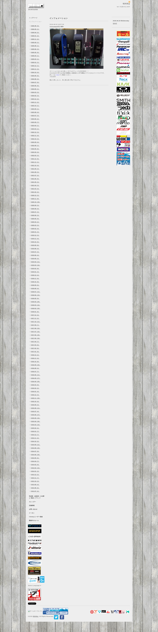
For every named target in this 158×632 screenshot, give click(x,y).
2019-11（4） (35, 238)
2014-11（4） (35, 438)
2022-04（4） (35, 152)
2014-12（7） (35, 434)
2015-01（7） (35, 431)
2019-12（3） (35, 235)
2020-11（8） (35, 198)
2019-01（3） (35, 271)
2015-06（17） (35, 414)
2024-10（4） (35, 72)
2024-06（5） (35, 85)
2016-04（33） (35, 381)
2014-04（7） (35, 461)
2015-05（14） (35, 418)
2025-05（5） (35, 52)
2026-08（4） (35, 25)
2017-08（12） (35, 328)
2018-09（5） (35, 285)
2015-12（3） (35, 394)
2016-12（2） (35, 355)
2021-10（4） (35, 165)
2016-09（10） (35, 365)
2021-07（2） (35, 175)
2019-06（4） (35, 255)
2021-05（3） (35, 182)
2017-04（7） (35, 341)
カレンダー (32, 501)
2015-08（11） (35, 408)
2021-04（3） (35, 185)
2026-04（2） (35, 32)
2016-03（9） (35, 384)
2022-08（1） (35, 145)
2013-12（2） (35, 474)
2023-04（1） (35, 125)
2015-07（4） (35, 411)
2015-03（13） (35, 424)
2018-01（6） (35, 311)
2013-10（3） (35, 481)
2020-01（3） (35, 232)
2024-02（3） (35, 95)
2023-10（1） (35, 105)
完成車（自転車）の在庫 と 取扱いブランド (36, 497)
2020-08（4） (35, 208)
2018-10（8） (35, 281)
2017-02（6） (35, 348)
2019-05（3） (35, 258)
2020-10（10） (35, 202)
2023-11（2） (35, 102)
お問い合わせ (33, 509)
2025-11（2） (35, 39)
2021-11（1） (35, 162)
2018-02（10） (35, 308)
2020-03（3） (35, 225)
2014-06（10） (35, 454)
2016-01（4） (35, 391)
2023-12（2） (35, 99)
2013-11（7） (35, 478)
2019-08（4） (35, 248)
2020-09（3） (35, 205)
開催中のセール (34, 520)
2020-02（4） (35, 228)
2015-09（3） (35, 404)
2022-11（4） (35, 135)
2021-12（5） (35, 158)
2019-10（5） (35, 242)
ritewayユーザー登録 (36, 516)
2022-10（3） (35, 139)
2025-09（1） (35, 42)
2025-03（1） (35, 59)
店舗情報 (32, 505)
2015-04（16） (35, 421)
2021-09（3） (35, 168)
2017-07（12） (35, 331)
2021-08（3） (35, 172)
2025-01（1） (35, 62)
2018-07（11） (35, 291)
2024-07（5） (35, 82)
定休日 (115, 23)
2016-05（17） (35, 378)
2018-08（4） (35, 288)
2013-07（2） (35, 491)
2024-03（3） (35, 92)
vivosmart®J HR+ (57, 26)
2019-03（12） (35, 265)
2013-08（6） (35, 488)
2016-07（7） (35, 371)
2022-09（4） (35, 142)
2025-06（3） (35, 49)
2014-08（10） (35, 448)
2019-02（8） (35, 268)
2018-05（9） (35, 298)
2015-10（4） (35, 401)
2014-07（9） (35, 451)
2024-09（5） (35, 75)
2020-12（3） (35, 195)
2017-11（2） (35, 318)
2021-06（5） (35, 178)
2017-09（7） (35, 325)
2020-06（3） (35, 215)
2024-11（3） (35, 69)
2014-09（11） (35, 444)
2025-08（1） (35, 45)
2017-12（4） (35, 315)
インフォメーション (35, 21)
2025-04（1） (35, 55)
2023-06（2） (35, 119)
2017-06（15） (35, 335)
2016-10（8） (35, 361)
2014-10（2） (35, 441)
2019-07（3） (35, 252)
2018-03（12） (35, 305)
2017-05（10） (35, 338)
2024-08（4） (35, 79)
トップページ (33, 18)
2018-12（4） (35, 275)
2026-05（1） (35, 29)
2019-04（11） (35, 261)
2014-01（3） (35, 471)
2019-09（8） (35, 245)
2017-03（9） (35, 345)
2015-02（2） (35, 428)
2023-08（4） (35, 112)
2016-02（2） (35, 388)
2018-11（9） (35, 278)
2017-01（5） (35, 351)
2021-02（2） (35, 192)
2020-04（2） (35, 222)
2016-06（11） (35, 375)
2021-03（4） (35, 188)
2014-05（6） (35, 458)
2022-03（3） (35, 155)
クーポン (32, 513)
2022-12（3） (35, 132)
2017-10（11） (35, 321)
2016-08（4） (35, 368)
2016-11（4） (35, 358)
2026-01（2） (35, 35)
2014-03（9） (35, 464)
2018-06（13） (35, 295)
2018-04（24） (35, 301)
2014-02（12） (35, 468)
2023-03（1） (35, 129)
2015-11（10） (35, 398)
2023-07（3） (35, 115)
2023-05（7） (35, 122)
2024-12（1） (35, 65)
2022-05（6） (35, 148)
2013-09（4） (35, 484)
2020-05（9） (35, 218)
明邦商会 (35, 616)
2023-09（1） (35, 109)
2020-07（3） (35, 212)
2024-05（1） (35, 89)
